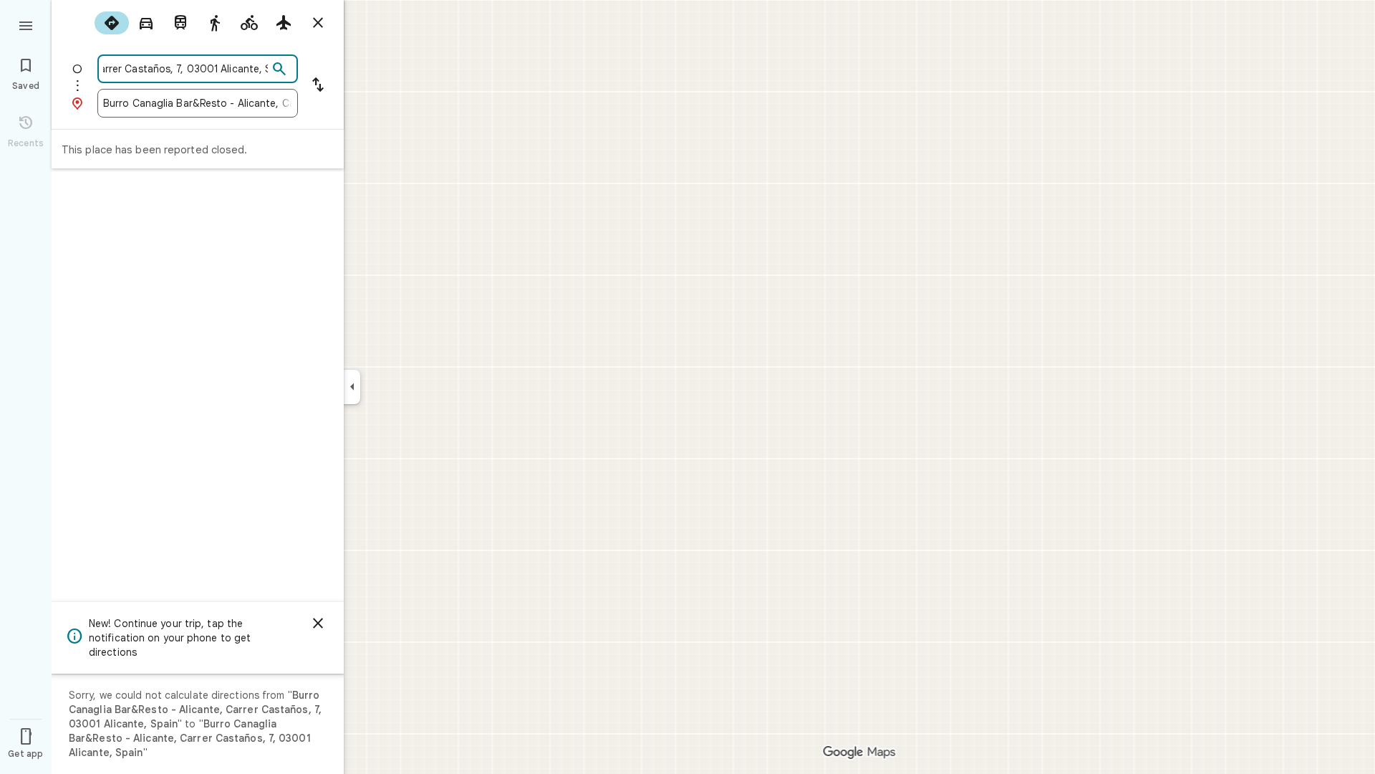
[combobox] (185, 68)
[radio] (112, 23)
